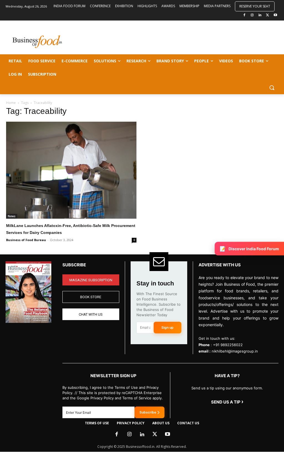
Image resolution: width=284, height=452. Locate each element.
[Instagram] (252, 15)
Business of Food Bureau (26, 240)
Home (11, 102)
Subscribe (148, 412)
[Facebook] (244, 15)
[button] (271, 87)
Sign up (167, 327)
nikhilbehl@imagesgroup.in (235, 351)
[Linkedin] (260, 15)
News (12, 216)
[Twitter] (267, 15)
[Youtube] (275, 15)
